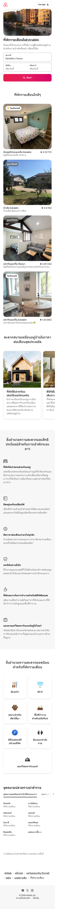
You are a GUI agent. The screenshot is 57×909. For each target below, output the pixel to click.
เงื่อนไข (36, 898)
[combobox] (27, 58)
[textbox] (15, 68)
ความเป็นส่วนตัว (23, 898)
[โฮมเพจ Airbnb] (5, 4)
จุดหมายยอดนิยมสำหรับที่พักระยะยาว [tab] (20, 794)
